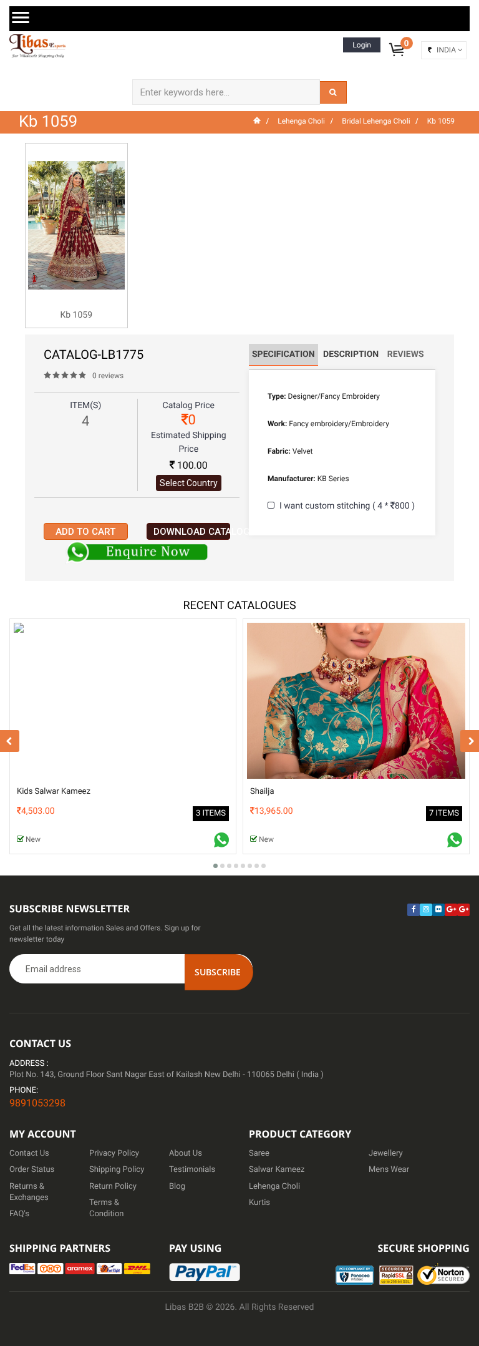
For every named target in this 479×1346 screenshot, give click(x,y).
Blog (177, 1186)
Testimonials (192, 1169)
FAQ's (19, 1214)
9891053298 (37, 1103)
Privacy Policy (114, 1153)
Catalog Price (189, 406)
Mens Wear (389, 1169)
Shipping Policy (116, 1169)
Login (361, 45)
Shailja (262, 791)
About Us (185, 1153)
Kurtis (259, 1202)
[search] (333, 92)
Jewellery (386, 1153)
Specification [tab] (283, 354)
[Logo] (37, 46)
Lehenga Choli (274, 1186)
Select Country (189, 483)
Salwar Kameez (276, 1169)
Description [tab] (351, 354)
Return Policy (113, 1186)
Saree (259, 1153)
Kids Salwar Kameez (53, 791)
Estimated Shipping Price (188, 442)
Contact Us (29, 1153)
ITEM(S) (85, 406)
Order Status (31, 1169)
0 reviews (107, 375)
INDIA (446, 50)
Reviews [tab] (405, 354)
